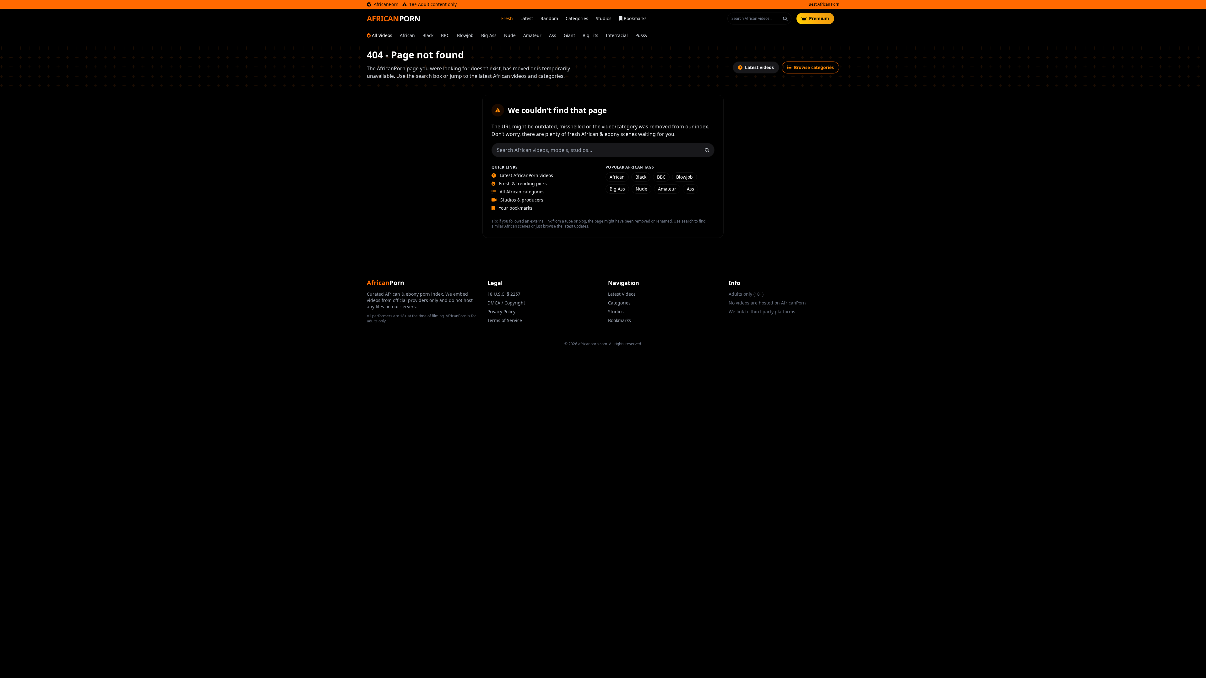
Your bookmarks (514, 208)
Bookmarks (635, 18)
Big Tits (590, 35)
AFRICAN (393, 18)
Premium (819, 18)
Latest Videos (622, 294)
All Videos (382, 35)
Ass (552, 35)
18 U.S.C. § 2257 (503, 294)
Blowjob (465, 35)
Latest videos (759, 67)
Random (549, 18)
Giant (569, 35)
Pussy (641, 35)
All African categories (521, 192)
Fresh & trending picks (522, 183)
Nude (510, 35)
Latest (526, 18)
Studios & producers (521, 200)
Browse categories (814, 67)
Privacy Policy (501, 312)
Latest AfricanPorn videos (525, 175)
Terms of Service (504, 320)
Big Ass (489, 35)
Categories (577, 18)
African (407, 35)
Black (427, 35)
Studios (603, 18)
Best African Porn (824, 4)
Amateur (532, 35)
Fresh (507, 18)
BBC (445, 35)
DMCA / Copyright (506, 303)
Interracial (617, 35)
